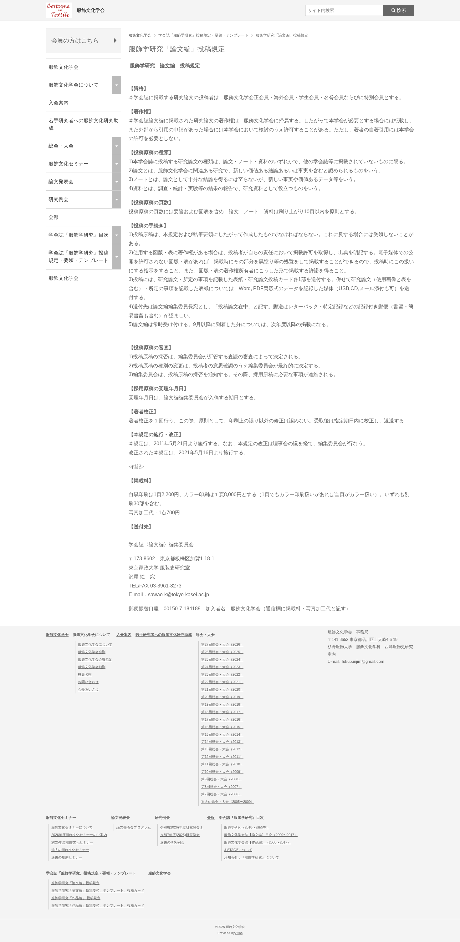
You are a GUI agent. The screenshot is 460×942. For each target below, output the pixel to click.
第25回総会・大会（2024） (222, 659)
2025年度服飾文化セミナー (72, 842)
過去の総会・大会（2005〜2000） (227, 801)
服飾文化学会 (64, 67)
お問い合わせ (88, 682)
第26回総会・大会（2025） (222, 652)
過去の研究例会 (172, 842)
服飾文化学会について (95, 644)
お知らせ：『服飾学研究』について (251, 857)
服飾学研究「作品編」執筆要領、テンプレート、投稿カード (97, 905)
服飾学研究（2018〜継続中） (246, 827)
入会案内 (59, 102)
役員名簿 (85, 674)
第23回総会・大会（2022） (222, 674)
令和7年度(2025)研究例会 (180, 835)
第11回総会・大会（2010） (222, 764)
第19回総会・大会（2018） (222, 704)
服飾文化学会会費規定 (95, 659)
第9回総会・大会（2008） (221, 779)
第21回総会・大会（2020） (222, 689)
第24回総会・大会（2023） (222, 667)
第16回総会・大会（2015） (222, 727)
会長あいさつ (88, 689)
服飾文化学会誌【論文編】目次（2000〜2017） (261, 835)
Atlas (239, 932)
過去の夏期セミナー (66, 857)
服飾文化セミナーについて (72, 827)
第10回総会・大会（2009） (222, 771)
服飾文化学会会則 (91, 652)
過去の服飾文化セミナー (70, 850)
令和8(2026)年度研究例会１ (181, 827)
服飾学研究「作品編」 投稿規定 (75, 898)
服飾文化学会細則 (91, 667)
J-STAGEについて (238, 850)
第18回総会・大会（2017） (222, 712)
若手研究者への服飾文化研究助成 (84, 124)
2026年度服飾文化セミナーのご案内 (79, 835)
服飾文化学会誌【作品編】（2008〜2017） (257, 842)
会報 (54, 217)
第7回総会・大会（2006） (221, 794)
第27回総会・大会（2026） (222, 644)
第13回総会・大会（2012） (222, 749)
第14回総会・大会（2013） (222, 741)
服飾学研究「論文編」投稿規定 (75, 883)
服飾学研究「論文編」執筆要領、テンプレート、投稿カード (97, 890)
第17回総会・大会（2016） (222, 719)
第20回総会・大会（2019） (222, 697)
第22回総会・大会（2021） (222, 682)
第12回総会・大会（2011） (222, 756)
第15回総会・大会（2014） (222, 734)
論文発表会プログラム (133, 827)
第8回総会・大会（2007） (221, 786)
